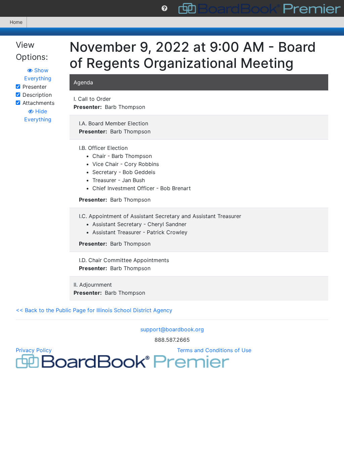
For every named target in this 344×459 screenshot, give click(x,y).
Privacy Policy (34, 350)
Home (16, 22)
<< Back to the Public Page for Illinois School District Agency (94, 310)
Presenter (35, 86)
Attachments (38, 102)
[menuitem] (164, 8)
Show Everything (37, 74)
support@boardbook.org (172, 329)
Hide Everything (37, 115)
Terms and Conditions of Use (214, 350)
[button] (164, 8)
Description (37, 94)
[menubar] (172, 8)
